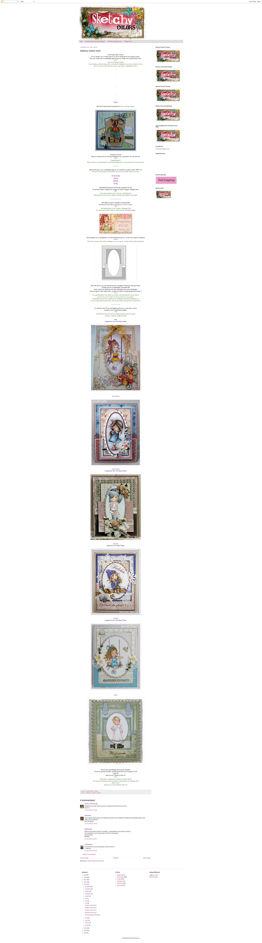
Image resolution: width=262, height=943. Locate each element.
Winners (99, 792)
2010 (85, 930)
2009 (85, 933)
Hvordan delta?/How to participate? (95, 41)
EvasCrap (116, 176)
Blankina (87, 829)
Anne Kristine (116, 469)
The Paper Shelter (127, 204)
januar (87, 925)
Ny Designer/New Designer (92, 915)
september (88, 893)
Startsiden (116, 858)
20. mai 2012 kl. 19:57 (91, 839)
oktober (87, 891)
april (86, 918)
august (87, 896)
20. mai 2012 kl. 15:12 (91, 810)
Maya (115, 695)
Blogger (137, 938)
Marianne (115, 543)
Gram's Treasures (90, 803)
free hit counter (154, 877)
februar (87, 922)
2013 (85, 882)
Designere (120, 881)
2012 (85, 884)
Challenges (88, 792)
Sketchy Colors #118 (90, 907)
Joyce (115, 178)
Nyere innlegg (84, 858)
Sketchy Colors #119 (90, 905)
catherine (87, 844)
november (88, 889)
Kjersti (115, 181)
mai (86, 903)
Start (81, 41)
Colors (119, 879)
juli (86, 898)
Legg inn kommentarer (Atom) (95, 861)
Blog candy (120, 875)
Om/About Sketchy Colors (115, 41)
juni (86, 901)
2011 (85, 928)
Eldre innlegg (147, 858)
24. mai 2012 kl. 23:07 (91, 850)
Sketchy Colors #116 (90, 912)
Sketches (94, 792)
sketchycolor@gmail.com (162, 149)
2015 (85, 877)
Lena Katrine (115, 396)
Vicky (115, 184)
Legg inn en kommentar (89, 854)
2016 (85, 875)
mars (86, 920)
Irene (116, 102)
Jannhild (115, 618)
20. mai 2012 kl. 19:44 (91, 823)
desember (88, 886)
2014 (85, 879)
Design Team (128, 41)
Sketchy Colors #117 (90, 910)
